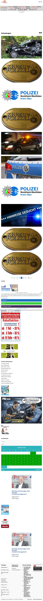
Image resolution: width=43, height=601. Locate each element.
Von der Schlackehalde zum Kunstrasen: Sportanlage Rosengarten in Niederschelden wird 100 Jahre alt (27, 594)
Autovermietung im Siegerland (6, 373)
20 (21, 461)
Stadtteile (22, 12)
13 (21, 458)
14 (27, 458)
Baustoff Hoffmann (4, 370)
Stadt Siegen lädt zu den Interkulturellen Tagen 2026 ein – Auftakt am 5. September (27, 588)
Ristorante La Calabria (5, 379)
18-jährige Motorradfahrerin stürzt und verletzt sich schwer (27, 582)
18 (9, 461)
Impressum (25, 308)
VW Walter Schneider (5, 363)
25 (9, 464)
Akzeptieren (4, 300)
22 (33, 461)
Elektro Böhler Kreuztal (5, 366)
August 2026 (21, 447)
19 (15, 461)
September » (38, 469)
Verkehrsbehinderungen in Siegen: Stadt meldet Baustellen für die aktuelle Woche (27, 578)
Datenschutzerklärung (20, 308)
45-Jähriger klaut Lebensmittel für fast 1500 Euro (27, 568)
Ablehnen (4, 303)
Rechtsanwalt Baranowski (6, 368)
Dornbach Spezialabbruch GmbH (7, 383)
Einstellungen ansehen (6, 306)
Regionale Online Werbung (6, 376)
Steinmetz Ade (4, 371)
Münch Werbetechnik (5, 365)
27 (21, 464)
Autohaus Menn (4, 378)
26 (15, 464)
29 (33, 464)
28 (27, 464)
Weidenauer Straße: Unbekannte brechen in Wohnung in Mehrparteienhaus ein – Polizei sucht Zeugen (27, 573)
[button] (41, 292)
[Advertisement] (21, 22)
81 (28, 277)
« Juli (3, 469)
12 (15, 458)
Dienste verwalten (4, 298)
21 (27, 461)
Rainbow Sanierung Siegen (6, 381)
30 (38, 464)
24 (4, 464)
